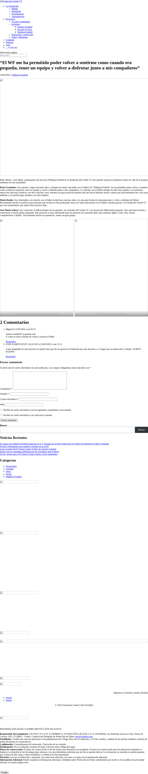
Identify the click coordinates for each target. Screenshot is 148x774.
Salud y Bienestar (20, 37)
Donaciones (11, 466)
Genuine (10, 469)
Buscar (3, 425)
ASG (8, 45)
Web (2, 404)
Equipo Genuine (24, 27)
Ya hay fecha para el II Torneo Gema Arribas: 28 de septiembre (29, 454)
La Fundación (12, 6)
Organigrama (18, 14)
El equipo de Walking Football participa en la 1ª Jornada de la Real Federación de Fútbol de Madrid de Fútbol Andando (54, 444)
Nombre (4, 394)
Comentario (6, 389)
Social (8, 474)
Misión (15, 8)
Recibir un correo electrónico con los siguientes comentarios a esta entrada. (37, 410)
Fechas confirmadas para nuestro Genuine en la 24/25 (24, 446)
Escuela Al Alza (24, 29)
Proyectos (10, 19)
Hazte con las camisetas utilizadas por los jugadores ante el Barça (29, 451)
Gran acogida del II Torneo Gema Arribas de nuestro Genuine (28, 449)
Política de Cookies (91, 710)
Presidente (16, 11)
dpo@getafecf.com (84, 736)
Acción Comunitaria (21, 21)
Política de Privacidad (69, 710)
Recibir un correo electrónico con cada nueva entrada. (27, 415)
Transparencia (18, 16)
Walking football (25, 32)
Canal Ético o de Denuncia (43, 710)
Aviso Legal (21, 710)
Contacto (8, 710)
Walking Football (20, 75)
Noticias (9, 42)
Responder (11, 341)
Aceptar (4, 772)
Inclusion (16, 24)
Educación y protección (22, 34)
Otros (8, 471)
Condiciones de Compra (115, 710)
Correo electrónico (9, 399)
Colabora (10, 40)
